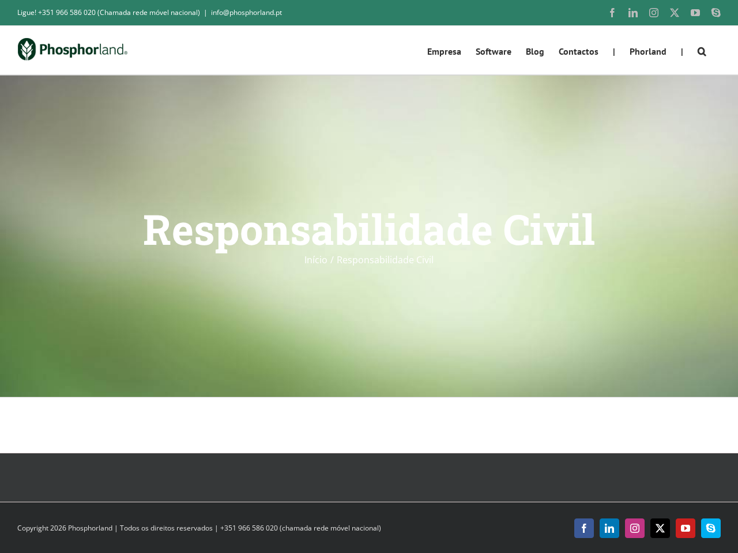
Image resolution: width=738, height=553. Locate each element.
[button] (702, 50)
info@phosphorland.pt (246, 12)
